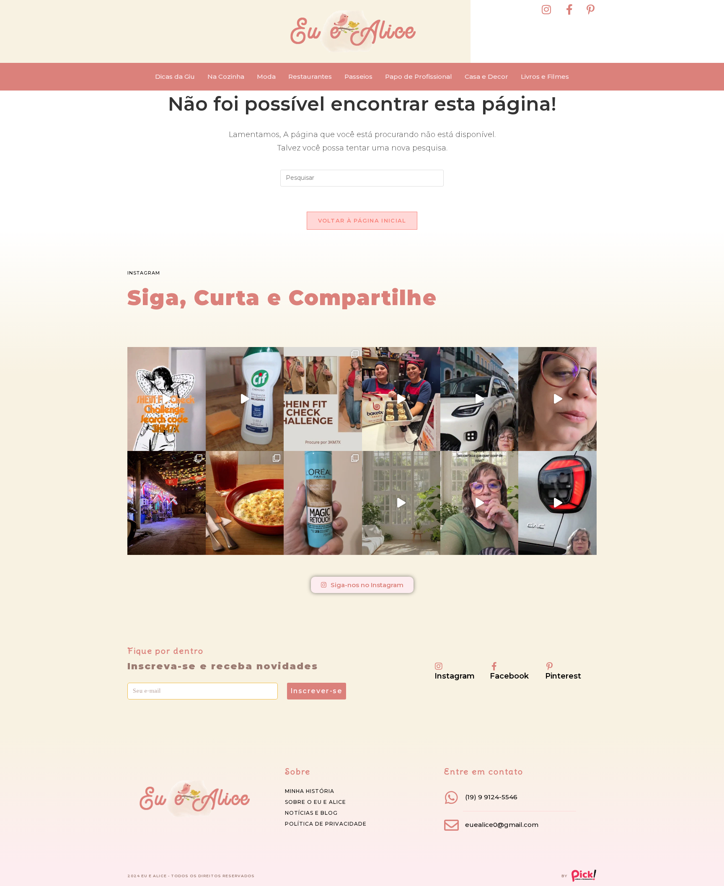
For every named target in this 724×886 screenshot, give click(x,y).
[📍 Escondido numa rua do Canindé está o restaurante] (166, 503)
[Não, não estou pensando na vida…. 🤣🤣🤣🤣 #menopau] (557, 399)
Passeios (358, 76)
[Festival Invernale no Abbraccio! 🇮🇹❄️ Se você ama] (245, 503)
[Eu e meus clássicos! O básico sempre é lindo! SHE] (166, 399)
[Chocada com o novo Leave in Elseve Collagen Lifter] (401, 503)
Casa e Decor (486, 76)
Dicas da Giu (175, 76)
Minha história (309, 791)
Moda (266, 76)
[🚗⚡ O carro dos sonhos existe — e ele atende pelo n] (479, 399)
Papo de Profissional (418, 76)
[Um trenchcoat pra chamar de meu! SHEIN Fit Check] (323, 399)
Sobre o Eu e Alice (315, 802)
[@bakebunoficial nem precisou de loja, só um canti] (401, 399)
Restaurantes (310, 76)
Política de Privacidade (326, 824)
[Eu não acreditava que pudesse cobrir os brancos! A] (323, 503)
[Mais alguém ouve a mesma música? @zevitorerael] (479, 503)
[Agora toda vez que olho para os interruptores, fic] (245, 399)
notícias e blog (311, 813)
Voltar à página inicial (362, 220)
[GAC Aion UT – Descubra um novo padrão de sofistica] (557, 503)
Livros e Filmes (545, 76)
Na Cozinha (225, 76)
